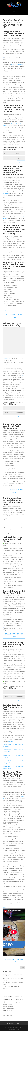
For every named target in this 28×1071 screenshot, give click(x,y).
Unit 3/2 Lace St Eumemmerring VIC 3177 (13, 999)
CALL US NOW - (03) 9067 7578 (14, 316)
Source (4, 907)
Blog (18, 1023)
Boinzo (17, 1029)
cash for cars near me (17, 64)
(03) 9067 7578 (6, 1001)
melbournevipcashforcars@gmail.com (13, 1002)
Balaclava (13, 803)
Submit (20, 162)
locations (10, 741)
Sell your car (7, 358)
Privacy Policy (11, 1023)
